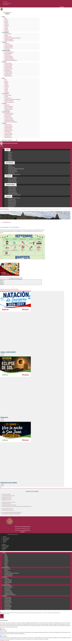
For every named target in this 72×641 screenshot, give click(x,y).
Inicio (1, 208)
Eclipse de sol (4, 417)
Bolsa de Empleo (7, 33)
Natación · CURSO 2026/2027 (8, 352)
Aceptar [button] (8, 613)
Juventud (6, 23)
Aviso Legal (4, 536)
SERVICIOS (4, 61)
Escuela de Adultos (8, 71)
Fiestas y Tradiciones (8, 44)
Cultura (5, 19)
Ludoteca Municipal (8, 73)
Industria (6, 28)
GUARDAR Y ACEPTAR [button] (4, 640)
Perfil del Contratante (8, 39)
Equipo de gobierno (8, 53)
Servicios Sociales (7, 63)
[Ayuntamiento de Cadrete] (8, 144)
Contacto (3, 549)
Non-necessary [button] (3, 634)
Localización (6, 43)
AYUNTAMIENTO (5, 32)
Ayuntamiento (5, 208)
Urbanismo (6, 30)
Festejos (6, 26)
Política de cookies (5, 539)
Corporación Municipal (8, 51)
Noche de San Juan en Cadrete (9, 482)
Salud (5, 18)
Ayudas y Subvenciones (9, 40)
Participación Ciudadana (9, 58)
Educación (6, 21)
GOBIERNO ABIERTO (6, 50)
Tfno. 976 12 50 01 (18, 530)
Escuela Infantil (7, 70)
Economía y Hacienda (8, 57)
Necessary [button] (2, 628)
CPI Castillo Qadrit (8, 67)
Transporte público (8, 66)
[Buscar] (16, 140)
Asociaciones (7, 49)
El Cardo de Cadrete (8, 46)
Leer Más (2, 355)
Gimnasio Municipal (8, 64)
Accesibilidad (5, 540)
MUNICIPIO (4, 42)
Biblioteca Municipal (8, 68)
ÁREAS (3, 16)
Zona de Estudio (7, 74)
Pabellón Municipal (8, 75)
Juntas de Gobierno (8, 56)
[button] (21, 280)
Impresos (6, 35)
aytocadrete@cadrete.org (25, 530)
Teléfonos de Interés (8, 47)
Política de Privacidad (5, 545)
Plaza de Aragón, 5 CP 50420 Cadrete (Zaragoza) (22, 526)
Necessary (3, 629)
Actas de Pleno (7, 54)
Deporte (6, 22)
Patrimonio (6, 25)
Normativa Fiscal (7, 36)
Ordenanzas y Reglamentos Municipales (12, 37)
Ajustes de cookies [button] (3, 613)
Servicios (6, 29)
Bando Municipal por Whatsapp (10, 60)
